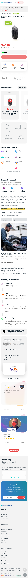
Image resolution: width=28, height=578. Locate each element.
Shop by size (4, 514)
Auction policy (4, 551)
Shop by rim (4, 521)
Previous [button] (6, 409)
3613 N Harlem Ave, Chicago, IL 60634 (10, 570)
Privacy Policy (4, 531)
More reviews (14, 450)
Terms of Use (4, 533)
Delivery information (6, 529)
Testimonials (4, 542)
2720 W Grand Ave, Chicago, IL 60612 (10, 568)
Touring (4, 9)
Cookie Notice (4, 538)
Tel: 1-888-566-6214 (5, 563)
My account (4, 555)
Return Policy (4, 553)
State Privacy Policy (6, 536)
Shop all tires (4, 512)
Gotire (2, 545)
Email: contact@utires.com (8, 566)
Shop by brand (13, 7)
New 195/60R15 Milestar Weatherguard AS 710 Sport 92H (10, 113)
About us (3, 527)
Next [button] (22, 409)
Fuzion (21, 7)
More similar (22, 87)
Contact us (4, 557)
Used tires (4, 7)
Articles (3, 540)
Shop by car (4, 516)
